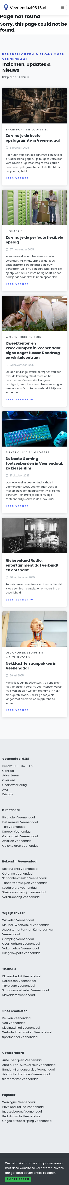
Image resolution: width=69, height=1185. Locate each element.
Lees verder (17, 178)
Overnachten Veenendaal (21, 944)
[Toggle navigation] (63, 7)
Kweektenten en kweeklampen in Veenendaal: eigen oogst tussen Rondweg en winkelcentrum (33, 350)
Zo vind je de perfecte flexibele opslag (34, 240)
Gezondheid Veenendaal (20, 836)
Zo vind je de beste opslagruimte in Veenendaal (33, 138)
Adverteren (10, 775)
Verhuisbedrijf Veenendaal (21, 897)
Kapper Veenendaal (16, 831)
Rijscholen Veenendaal (18, 817)
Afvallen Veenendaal (17, 841)
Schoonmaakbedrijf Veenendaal (25, 990)
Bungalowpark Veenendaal (21, 953)
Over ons (8, 780)
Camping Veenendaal (18, 939)
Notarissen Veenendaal (19, 981)
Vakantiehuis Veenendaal (20, 948)
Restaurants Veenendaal (20, 869)
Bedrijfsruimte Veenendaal (21, 1116)
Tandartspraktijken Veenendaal (25, 883)
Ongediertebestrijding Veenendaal (27, 1121)
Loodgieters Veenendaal (19, 888)
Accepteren (18, 1179)
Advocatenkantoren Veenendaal (26, 1074)
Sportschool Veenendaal (20, 1037)
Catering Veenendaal (17, 873)
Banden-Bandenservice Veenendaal (28, 1069)
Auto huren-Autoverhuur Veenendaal (29, 1065)
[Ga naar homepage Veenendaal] (24, 7)
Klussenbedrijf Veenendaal (21, 976)
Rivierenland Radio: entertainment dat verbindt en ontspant (32, 565)
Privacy (7, 794)
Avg (5, 789)
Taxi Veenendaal (14, 827)
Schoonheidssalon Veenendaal (24, 878)
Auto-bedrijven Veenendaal (22, 1060)
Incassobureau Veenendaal (22, 1111)
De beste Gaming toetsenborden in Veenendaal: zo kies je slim (34, 463)
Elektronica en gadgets (28, 452)
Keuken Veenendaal (16, 1018)
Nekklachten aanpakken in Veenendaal (31, 666)
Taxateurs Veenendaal (18, 986)
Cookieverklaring (14, 785)
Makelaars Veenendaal (19, 995)
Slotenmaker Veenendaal (20, 1079)
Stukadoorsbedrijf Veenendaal (24, 892)
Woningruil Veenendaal (19, 1102)
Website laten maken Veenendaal (27, 1032)
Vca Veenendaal (14, 1023)
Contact (8, 771)
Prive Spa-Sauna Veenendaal (23, 1107)
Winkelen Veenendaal (18, 920)
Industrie (14, 231)
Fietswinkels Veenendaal (20, 822)
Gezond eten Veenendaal (20, 846)
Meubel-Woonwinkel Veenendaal (26, 925)
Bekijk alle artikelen (14, 77)
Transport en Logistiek (27, 129)
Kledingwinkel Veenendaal (21, 1028)
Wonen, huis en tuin (23, 337)
